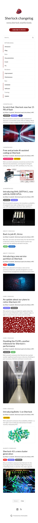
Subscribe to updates (19, 30)
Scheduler (7, 84)
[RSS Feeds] (21, 509)
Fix (5, 65)
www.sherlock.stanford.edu (19, 22)
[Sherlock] (19, 12)
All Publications (9, 43)
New (6, 81)
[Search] (33, 37)
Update (7, 96)
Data (6, 54)
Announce (7, 46)
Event (6, 62)
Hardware (7, 69)
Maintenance (8, 77)
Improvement (9, 73)
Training (7, 92)
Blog (6, 50)
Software (7, 88)
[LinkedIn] (18, 509)
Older (22, 501)
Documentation (9, 58)
